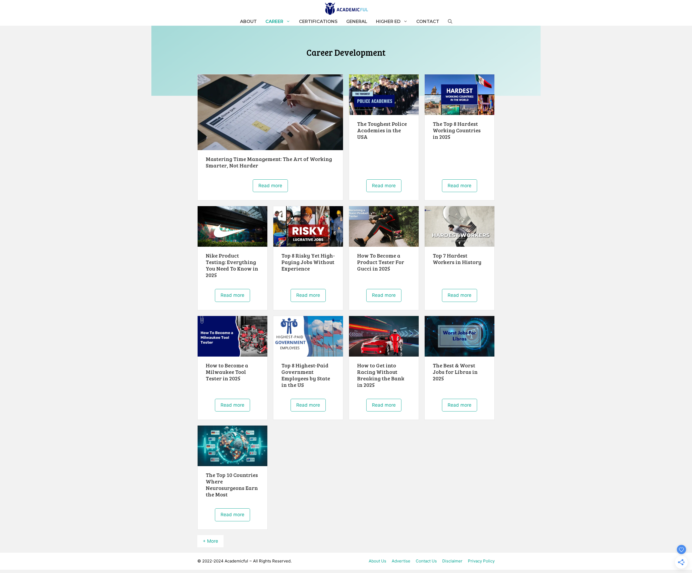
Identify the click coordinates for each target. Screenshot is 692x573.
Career (274, 21)
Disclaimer (452, 561)
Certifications (318, 21)
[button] (450, 22)
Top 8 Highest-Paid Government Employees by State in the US (305, 374)
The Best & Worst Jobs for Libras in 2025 (455, 371)
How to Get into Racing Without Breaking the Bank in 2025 (380, 374)
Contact (427, 21)
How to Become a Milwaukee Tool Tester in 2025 (227, 371)
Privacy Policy (481, 561)
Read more (270, 185)
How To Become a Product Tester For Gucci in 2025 (380, 262)
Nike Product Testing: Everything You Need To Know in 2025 (232, 265)
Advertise (401, 561)
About (248, 21)
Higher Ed (388, 21)
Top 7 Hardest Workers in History (457, 259)
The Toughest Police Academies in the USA (382, 130)
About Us (377, 561)
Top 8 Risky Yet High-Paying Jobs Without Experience (308, 262)
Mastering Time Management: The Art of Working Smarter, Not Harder (269, 162)
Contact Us (426, 561)
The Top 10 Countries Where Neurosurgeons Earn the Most (232, 484)
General (356, 21)
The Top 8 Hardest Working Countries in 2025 (457, 130)
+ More (210, 541)
